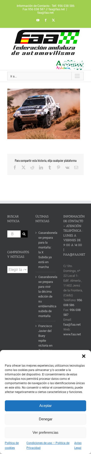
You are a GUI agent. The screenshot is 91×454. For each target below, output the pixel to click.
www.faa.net (72, 334)
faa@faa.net (45, 12)
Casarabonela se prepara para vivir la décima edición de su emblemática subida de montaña (45, 296)
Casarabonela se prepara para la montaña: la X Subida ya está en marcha (45, 250)
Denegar (45, 419)
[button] (83, 356)
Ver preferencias (45, 432)
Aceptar (45, 405)
